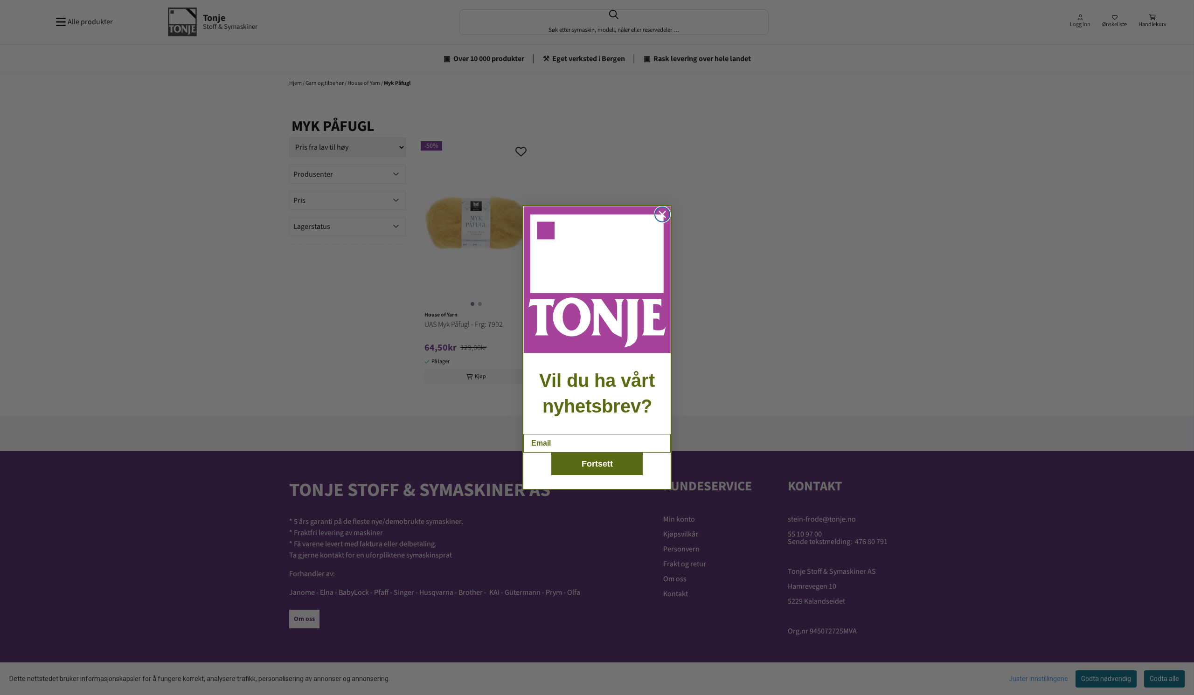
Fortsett (597, 463)
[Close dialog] (662, 214)
